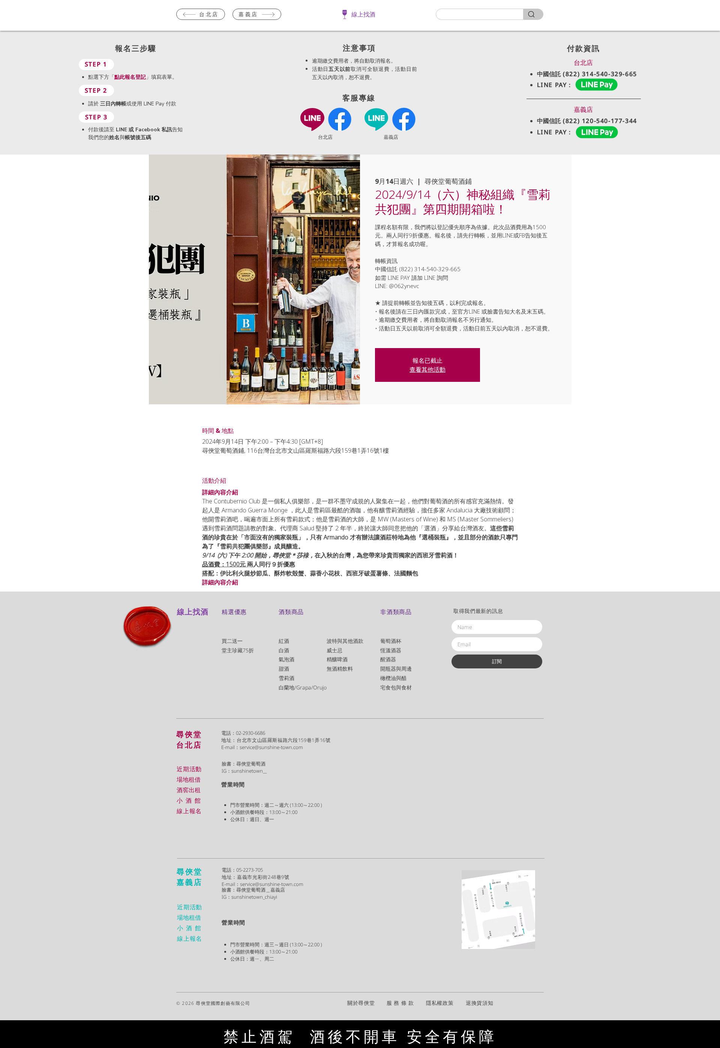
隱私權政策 (446, 1002)
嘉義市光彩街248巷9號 (263, 877)
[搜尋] (533, 14)
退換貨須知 (479, 1002)
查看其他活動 (428, 369)
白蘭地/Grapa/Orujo (303, 687)
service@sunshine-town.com (271, 747)
